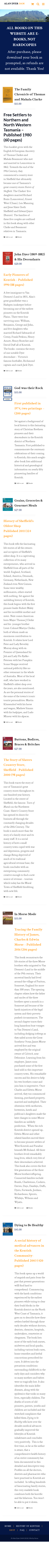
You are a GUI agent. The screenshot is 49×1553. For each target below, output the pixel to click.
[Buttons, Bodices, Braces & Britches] (8, 743)
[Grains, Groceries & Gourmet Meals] (8, 504)
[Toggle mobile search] (38, 4)
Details (19, 237)
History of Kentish (28, 1526)
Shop (12, 1530)
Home (8, 1526)
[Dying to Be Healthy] (8, 1229)
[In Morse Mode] (8, 918)
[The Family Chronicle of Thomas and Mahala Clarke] (8, 95)
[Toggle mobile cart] (32, 4)
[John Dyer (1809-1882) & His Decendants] (8, 258)
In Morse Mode (25, 914)
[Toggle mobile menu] (43, 4)
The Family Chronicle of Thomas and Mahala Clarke (29, 94)
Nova (36, 1538)
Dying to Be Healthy (28, 1225)
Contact (34, 1530)
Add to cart (9, 237)
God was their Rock (28, 388)
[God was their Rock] (8, 393)
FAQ (22, 1530)
